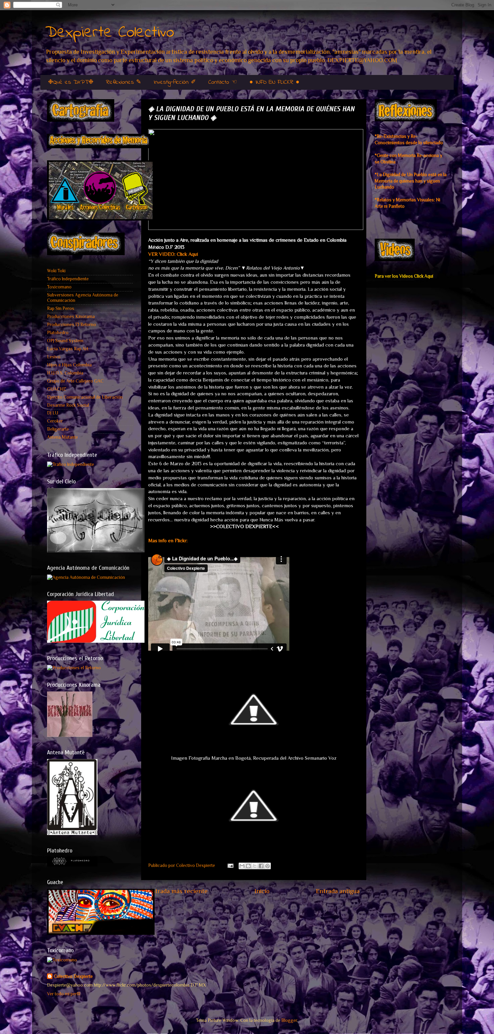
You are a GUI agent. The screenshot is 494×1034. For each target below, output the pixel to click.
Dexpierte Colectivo (109, 32)
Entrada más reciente (178, 890)
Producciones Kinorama (71, 316)
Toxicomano (59, 286)
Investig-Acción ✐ (175, 82)
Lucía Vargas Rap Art (67, 348)
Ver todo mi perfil (63, 993)
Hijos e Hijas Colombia (69, 364)
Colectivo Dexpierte (73, 976)
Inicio (262, 890)
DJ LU (52, 412)
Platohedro (58, 332)
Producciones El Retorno (71, 324)
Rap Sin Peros (60, 308)
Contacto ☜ (222, 82)
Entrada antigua (338, 890)
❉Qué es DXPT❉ (70, 82)
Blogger (289, 1020)
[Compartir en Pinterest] (267, 866)
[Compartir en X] (254, 866)
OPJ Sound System (65, 340)
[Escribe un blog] (248, 866)
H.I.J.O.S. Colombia (65, 372)
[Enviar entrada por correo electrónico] (230, 865)
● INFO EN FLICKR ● (274, 82)
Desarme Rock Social (68, 405)
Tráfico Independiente (68, 278)
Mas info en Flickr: (168, 540)
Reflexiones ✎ (123, 82)
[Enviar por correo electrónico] (242, 866)
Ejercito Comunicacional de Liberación (85, 397)
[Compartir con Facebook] (261, 866)
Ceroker (55, 421)
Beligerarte (58, 429)
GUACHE (56, 389)
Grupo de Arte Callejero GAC (75, 381)
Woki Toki (56, 270)
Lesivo (53, 356)
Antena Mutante (62, 437)
